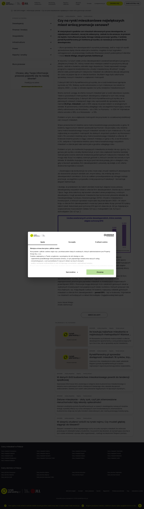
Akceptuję (100, 272)
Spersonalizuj (70, 272)
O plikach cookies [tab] (101, 242)
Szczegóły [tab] (72, 242)
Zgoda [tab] (42, 242)
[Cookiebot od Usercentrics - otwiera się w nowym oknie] (105, 235)
